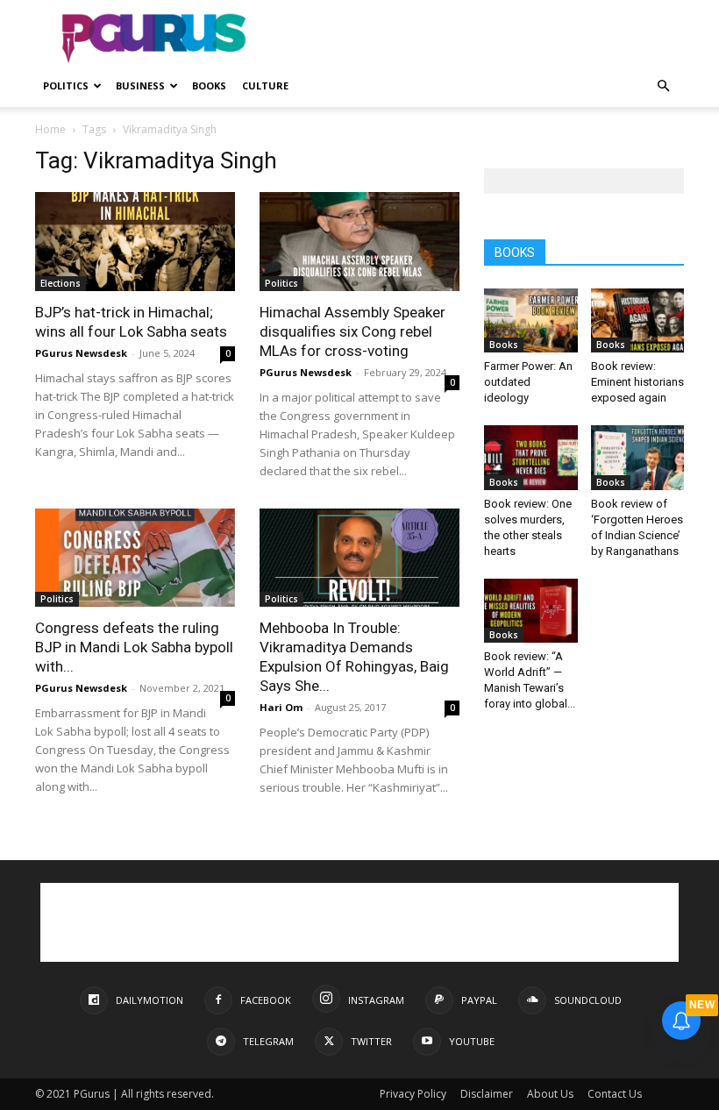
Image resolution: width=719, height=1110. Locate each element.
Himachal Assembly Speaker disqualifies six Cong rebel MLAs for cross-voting (352, 331)
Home (50, 129)
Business (140, 85)
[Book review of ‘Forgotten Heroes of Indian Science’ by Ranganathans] (638, 457)
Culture (265, 85)
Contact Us (614, 1093)
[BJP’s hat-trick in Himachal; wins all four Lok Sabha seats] (135, 241)
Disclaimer (486, 1093)
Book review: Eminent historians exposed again (637, 381)
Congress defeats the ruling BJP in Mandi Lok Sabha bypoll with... (134, 647)
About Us (550, 1093)
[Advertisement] (478, 38)
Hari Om (281, 707)
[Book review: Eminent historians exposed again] (638, 320)
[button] (663, 86)
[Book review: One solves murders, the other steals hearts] (531, 457)
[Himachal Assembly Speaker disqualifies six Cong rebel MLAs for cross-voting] (359, 241)
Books (209, 85)
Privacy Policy (413, 1093)
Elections (60, 283)
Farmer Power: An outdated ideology (528, 381)
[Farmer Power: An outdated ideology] (531, 320)
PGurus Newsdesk (81, 352)
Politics (66, 85)
